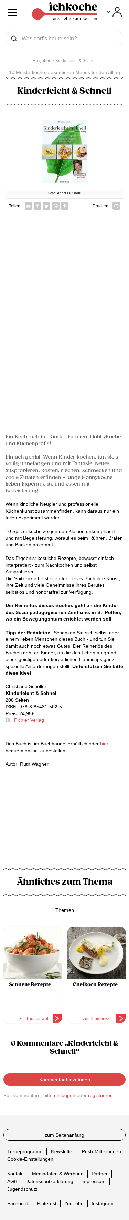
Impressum (93, 1181)
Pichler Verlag (29, 720)
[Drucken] (116, 206)
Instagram (103, 1203)
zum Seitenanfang (64, 1135)
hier (104, 744)
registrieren (100, 1095)
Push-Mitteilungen (101, 1151)
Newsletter (62, 1151)
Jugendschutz (22, 1189)
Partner (100, 1173)
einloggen (64, 1095)
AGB (12, 1181)
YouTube (74, 1203)
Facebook (18, 1203)
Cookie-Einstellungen (30, 1159)
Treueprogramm (25, 1151)
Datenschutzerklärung (49, 1181)
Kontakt (15, 1173)
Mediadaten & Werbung (58, 1173)
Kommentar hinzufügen (64, 1079)
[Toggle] (114, 12)
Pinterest (46, 1203)
